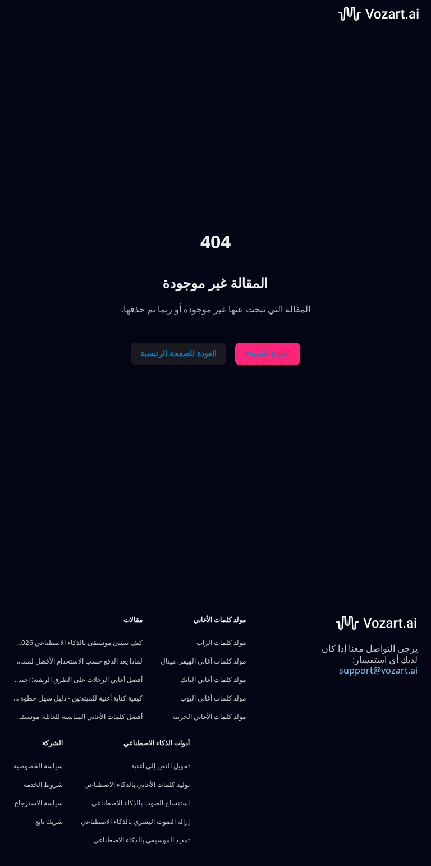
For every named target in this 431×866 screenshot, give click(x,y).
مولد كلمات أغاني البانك (213, 679)
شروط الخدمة (43, 784)
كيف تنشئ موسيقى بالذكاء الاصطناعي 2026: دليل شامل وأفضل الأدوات (78, 642)
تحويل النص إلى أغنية (160, 766)
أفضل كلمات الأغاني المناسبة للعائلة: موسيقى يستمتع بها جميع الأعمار (78, 716)
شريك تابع (49, 821)
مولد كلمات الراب (221, 642)
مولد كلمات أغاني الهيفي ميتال (203, 661)
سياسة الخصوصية (38, 766)
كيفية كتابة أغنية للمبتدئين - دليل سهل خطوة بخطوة (78, 698)
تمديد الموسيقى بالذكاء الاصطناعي (141, 840)
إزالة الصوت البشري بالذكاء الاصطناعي (135, 821)
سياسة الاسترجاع (39, 803)
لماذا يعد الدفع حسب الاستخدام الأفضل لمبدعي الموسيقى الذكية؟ (78, 661)
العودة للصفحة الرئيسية (178, 353)
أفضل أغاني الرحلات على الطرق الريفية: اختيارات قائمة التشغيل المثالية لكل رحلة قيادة (78, 679)
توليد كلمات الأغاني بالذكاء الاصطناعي (137, 784)
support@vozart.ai (378, 670)
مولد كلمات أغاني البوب (213, 698)
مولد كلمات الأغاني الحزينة (209, 716)
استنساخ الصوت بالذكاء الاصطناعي (140, 803)
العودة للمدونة (268, 353)
